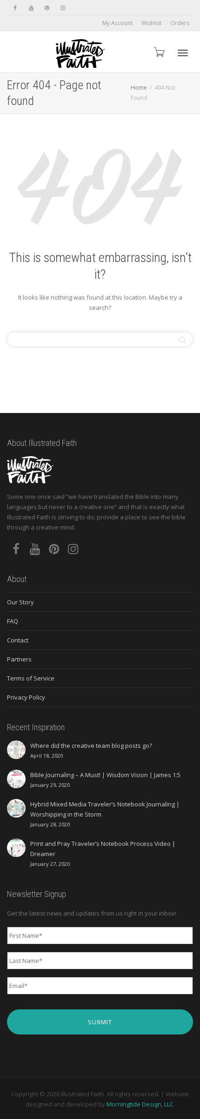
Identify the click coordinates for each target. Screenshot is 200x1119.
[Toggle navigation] (183, 53)
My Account (117, 23)
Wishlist (151, 23)
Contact (17, 640)
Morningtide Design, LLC (140, 1104)
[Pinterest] (46, 7)
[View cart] (158, 52)
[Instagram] (62, 7)
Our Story (20, 602)
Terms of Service (30, 678)
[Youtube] (31, 7)
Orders (179, 23)
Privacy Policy (26, 697)
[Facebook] (15, 7)
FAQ (12, 621)
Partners (19, 659)
